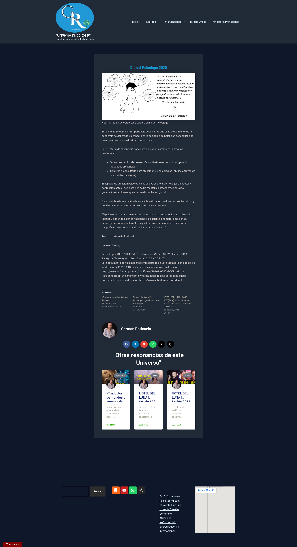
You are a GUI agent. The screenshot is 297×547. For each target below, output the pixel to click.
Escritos (151, 21)
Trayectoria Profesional (225, 21)
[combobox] (75, 491)
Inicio (134, 21)
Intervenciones (172, 21)
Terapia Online (198, 21)
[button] (139, 22)
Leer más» (111, 425)
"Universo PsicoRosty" (73, 35)
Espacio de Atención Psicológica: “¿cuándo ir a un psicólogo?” (146, 300)
